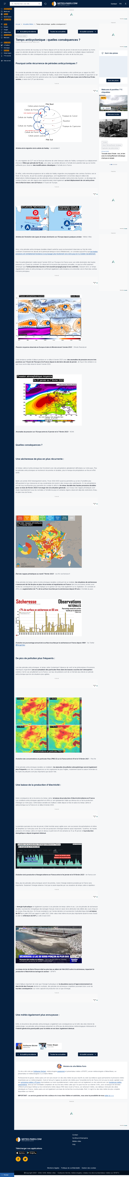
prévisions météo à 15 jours (30, 1082)
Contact (114, 4)
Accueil (18, 24)
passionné (61, 1071)
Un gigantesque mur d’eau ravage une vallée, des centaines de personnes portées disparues (113, 150)
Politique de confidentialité (70, 1168)
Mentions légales (53, 1168)
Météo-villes (76, 1141)
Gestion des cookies (89, 1168)
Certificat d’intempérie (80, 1138)
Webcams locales (113, 114)
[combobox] (26, 4)
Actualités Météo (28, 24)
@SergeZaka (20, 645)
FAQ (73, 1144)
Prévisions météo (21, 36)
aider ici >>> (109, 1095)
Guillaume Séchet (39, 1071)
